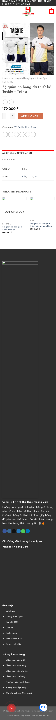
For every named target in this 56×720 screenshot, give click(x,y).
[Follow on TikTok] (14, 531)
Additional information (17, 153)
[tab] (28, 153)
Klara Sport (42, 78)
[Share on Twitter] (16, 134)
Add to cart (30, 116)
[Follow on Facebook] (4, 531)
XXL (37, 176)
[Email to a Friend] (22, 134)
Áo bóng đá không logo (22, 78)
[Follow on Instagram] (9, 531)
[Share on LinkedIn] (33, 134)
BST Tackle (7, 82)
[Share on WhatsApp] (5, 134)
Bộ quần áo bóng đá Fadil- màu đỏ (12, 228)
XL (31, 176)
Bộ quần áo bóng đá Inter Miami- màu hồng (41, 225)
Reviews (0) (9, 160)
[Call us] (23, 531)
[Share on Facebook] (10, 134)
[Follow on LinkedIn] (28, 531)
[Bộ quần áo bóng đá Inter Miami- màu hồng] (42, 207)
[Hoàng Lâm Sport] (28, 11)
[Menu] (4, 11)
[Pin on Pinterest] (27, 134)
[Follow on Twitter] (18, 531)
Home (5, 78)
